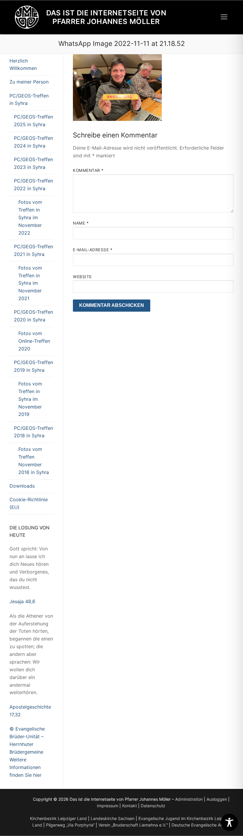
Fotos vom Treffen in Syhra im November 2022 (30, 217)
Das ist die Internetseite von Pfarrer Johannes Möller (106, 17)
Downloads (22, 486)
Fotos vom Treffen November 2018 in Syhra (33, 460)
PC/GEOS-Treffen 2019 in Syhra (33, 366)
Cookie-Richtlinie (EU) (28, 503)
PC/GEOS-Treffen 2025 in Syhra (33, 120)
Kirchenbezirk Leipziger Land (58, 818)
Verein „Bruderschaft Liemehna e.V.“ (133, 824)
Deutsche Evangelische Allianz (201, 824)
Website (82, 276)
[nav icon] (224, 17)
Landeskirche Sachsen (113, 818)
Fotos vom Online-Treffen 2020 (34, 341)
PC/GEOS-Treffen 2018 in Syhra (33, 432)
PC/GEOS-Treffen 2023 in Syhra (33, 163)
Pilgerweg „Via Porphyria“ (70, 824)
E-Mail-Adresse (92, 249)
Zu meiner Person (29, 82)
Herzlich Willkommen (23, 64)
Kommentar (88, 170)
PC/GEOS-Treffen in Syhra (29, 99)
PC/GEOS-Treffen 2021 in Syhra (33, 250)
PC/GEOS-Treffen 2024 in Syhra (33, 142)
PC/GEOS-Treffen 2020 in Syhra (33, 316)
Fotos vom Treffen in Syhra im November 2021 (30, 283)
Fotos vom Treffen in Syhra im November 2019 (30, 399)
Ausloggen (217, 799)
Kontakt (129, 805)
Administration (189, 799)
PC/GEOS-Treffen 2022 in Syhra (33, 184)
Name (81, 223)
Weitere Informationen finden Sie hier (25, 767)
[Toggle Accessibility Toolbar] (229, 822)
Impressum (107, 805)
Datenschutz (153, 805)
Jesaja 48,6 (22, 601)
